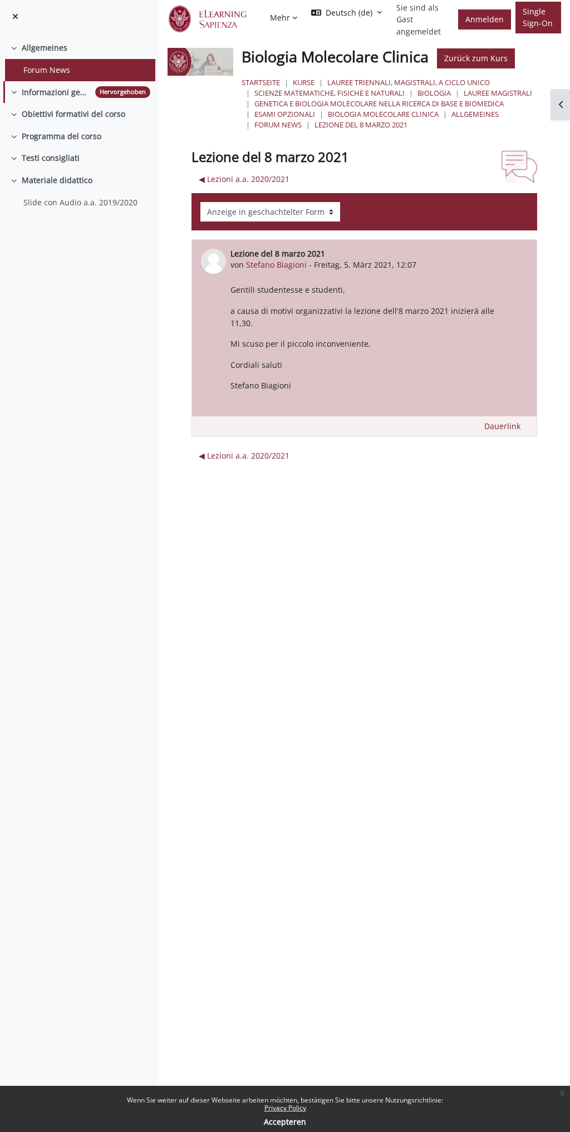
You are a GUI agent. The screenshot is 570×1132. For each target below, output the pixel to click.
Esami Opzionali (284, 114)
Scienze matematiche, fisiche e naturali (329, 93)
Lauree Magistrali (498, 93)
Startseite (261, 82)
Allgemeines (44, 47)
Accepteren (285, 1121)
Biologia (434, 93)
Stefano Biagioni (276, 264)
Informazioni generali (56, 92)
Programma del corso (61, 136)
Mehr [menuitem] (280, 17)
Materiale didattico (57, 180)
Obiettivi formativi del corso (73, 114)
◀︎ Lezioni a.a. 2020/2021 (244, 179)
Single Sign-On (538, 17)
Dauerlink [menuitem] (502, 426)
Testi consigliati (51, 157)
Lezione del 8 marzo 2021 (361, 125)
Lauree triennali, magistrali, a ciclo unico (408, 82)
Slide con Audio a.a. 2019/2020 (80, 202)
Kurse (304, 82)
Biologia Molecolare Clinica (383, 114)
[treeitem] (79, 59)
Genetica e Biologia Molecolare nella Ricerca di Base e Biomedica (379, 104)
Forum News (46, 70)
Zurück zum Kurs (476, 58)
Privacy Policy (285, 1108)
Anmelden (484, 19)
